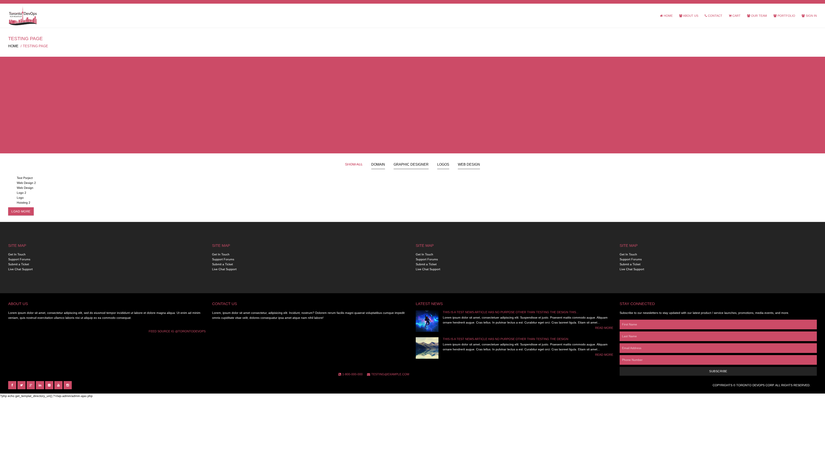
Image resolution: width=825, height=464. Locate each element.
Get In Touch (17, 254)
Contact (714, 15)
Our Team (758, 15)
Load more (21, 211)
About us (690, 15)
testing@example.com (390, 374)
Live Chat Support (20, 269)
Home (668, 15)
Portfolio (786, 15)
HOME (13, 46)
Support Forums (19, 259)
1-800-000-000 (352, 374)
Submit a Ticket (18, 264)
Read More (604, 328)
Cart (736, 15)
